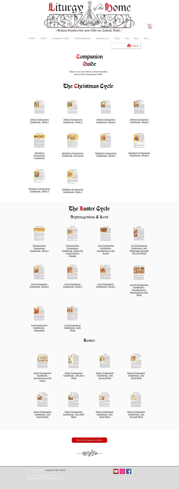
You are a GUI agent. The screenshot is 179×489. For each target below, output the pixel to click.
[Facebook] (128, 471)
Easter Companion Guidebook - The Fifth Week (73, 414)
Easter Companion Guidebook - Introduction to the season (42, 377)
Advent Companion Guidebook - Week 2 (72, 120)
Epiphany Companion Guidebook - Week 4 (39, 190)
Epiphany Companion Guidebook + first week (72, 154)
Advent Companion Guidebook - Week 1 (39, 120)
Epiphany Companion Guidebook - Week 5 (72, 190)
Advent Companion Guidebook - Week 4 (139, 120)
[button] (150, 26)
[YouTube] (115, 471)
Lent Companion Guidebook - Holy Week (72, 328)
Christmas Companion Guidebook (39, 155)
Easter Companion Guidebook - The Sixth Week (104, 414)
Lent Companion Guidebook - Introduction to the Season (106, 249)
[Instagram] (122, 471)
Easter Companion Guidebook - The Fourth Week (42, 414)
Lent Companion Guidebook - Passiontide (39, 328)
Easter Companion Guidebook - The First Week (73, 375)
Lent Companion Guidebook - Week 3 (72, 285)
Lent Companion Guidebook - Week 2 (39, 285)
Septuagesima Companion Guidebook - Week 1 (39, 248)
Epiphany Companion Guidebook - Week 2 (106, 154)
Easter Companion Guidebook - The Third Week (136, 375)
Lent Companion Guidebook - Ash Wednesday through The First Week (139, 249)
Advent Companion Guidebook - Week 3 (105, 120)
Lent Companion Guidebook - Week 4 (105, 285)
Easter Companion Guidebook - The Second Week (105, 375)
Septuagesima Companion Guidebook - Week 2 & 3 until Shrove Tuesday (72, 250)
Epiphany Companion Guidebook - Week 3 (139, 154)
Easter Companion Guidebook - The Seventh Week (136, 414)
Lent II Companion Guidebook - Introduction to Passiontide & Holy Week (139, 290)
